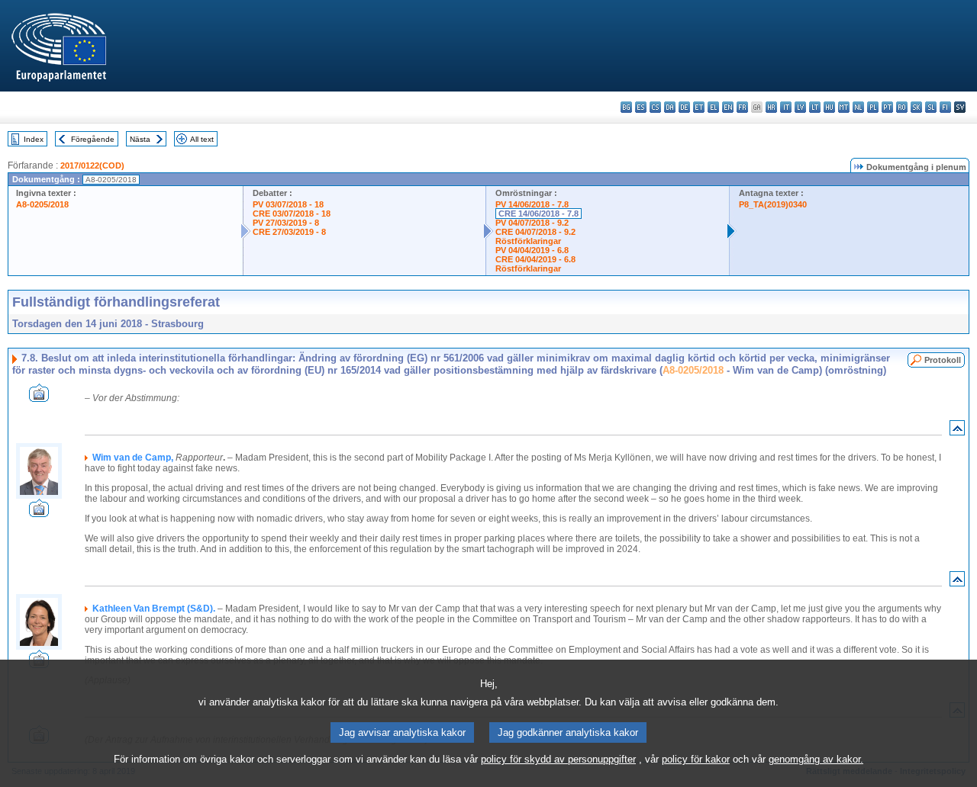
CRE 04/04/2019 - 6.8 (535, 259)
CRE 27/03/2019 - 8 (289, 231)
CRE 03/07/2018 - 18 (292, 213)
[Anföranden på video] (39, 397)
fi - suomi (945, 107)
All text (202, 139)
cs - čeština (655, 107)
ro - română (902, 107)
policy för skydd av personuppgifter (558, 759)
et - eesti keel (699, 107)
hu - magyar (829, 107)
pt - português (887, 107)
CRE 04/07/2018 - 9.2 (535, 231)
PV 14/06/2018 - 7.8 (532, 204)
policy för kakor (696, 759)
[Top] (957, 431)
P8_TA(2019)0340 (773, 204)
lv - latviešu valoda (800, 107)
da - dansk (670, 107)
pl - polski (873, 107)
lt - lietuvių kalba (815, 107)
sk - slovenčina (916, 107)
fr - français (742, 107)
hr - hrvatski (771, 107)
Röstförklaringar (528, 241)
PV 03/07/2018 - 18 (288, 204)
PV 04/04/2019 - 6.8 (532, 250)
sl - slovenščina (931, 107)
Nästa (140, 139)
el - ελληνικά (713, 107)
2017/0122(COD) (92, 165)
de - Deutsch (684, 107)
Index (34, 139)
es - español (640, 107)
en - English (728, 107)
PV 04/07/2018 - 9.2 (532, 222)
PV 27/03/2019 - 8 (286, 222)
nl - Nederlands (858, 107)
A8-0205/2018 (42, 204)
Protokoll (942, 360)
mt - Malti (844, 107)
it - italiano (786, 107)
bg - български (626, 107)
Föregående (92, 139)
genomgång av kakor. (816, 759)
